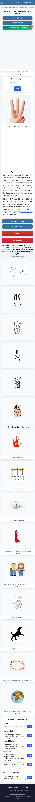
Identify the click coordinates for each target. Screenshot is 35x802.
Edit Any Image (17, 18)
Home (3, 7)
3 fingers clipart (11, 7)
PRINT (17, 233)
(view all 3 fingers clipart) (17, 257)
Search (17, 88)
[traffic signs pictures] (17, 474)
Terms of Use (12, 790)
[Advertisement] (17, 50)
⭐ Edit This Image (17, 221)
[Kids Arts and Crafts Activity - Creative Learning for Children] (17, 569)
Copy (29, 726)
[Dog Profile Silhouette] (17, 634)
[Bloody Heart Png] (17, 442)
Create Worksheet (17, 23)
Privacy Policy (23, 790)
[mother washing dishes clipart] (17, 505)
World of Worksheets (17, 794)
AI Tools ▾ (18, 2)
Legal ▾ (31, 2)
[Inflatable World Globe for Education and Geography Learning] (17, 696)
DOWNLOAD (17, 240)
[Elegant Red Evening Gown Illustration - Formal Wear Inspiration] (17, 536)
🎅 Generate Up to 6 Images (20, 27)
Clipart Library (12, 787)
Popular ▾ (25, 2)
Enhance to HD (17, 226)
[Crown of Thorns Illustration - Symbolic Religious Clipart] (17, 665)
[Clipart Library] (2, 3)
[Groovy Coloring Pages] (17, 602)
